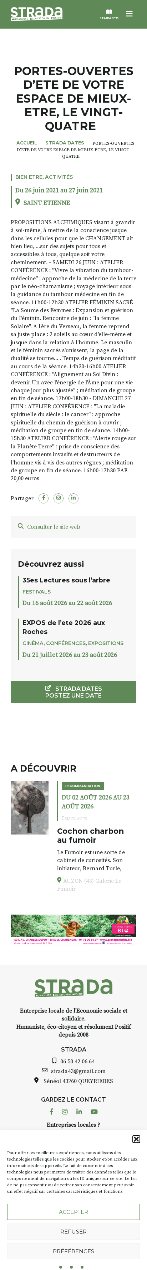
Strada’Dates (64, 143)
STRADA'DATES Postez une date (73, 692)
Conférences (66, 643)
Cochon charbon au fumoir (90, 835)
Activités (59, 177)
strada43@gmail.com (78, 1071)
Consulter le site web (53, 527)
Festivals (36, 592)
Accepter (73, 1212)
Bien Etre (28, 177)
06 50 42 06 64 (77, 1061)
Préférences (73, 1251)
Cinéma (33, 643)
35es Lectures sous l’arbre (66, 580)
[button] (136, 1139)
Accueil (26, 143)
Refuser (73, 1231)
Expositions (105, 643)
